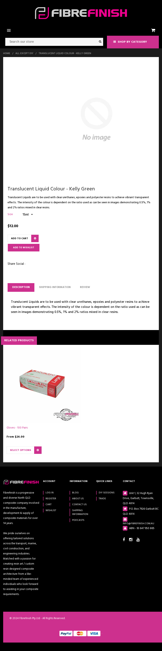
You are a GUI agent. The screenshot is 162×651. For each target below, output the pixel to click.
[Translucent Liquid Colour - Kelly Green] (96, 119)
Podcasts (78, 520)
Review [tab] (85, 287)
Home (6, 54)
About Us (78, 499)
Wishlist (51, 510)
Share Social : (16, 263)
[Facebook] (125, 540)
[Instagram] (131, 540)
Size (10, 214)
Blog (75, 493)
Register (51, 499)
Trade (102, 499)
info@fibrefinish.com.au (138, 523)
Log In (50, 493)
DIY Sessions (107, 493)
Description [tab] (21, 287)
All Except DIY (24, 54)
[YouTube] (138, 540)
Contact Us (79, 504)
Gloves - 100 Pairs (17, 428)
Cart (48, 504)
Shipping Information (55, 287)
